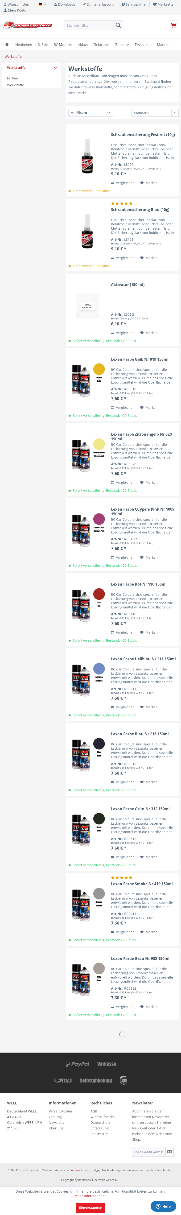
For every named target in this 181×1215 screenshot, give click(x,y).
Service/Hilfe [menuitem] (135, 4)
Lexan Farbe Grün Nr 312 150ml (140, 808)
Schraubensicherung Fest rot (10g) (143, 134)
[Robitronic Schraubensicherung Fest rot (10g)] (87, 156)
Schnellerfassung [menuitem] (100, 4)
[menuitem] (163, 4)
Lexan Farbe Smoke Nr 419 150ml (142, 883)
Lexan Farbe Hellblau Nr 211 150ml (143, 659)
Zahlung (55, 1117)
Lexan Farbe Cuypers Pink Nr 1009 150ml (142, 511)
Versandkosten (60, 1111)
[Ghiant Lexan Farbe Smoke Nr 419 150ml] (87, 905)
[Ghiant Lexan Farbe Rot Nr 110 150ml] (87, 605)
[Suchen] (118, 25)
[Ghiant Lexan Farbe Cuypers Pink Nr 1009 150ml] (87, 530)
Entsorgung (99, 1128)
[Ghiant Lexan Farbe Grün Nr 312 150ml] (87, 830)
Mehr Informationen (90, 1196)
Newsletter (57, 1122)
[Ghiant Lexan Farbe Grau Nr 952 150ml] (87, 980)
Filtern (81, 112)
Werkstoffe (16, 67)
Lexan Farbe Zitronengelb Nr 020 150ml (141, 436)
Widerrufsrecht (102, 1117)
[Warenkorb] (173, 25)
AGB (93, 1111)
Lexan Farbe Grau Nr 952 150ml (140, 958)
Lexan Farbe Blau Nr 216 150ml (140, 733)
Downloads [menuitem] (66, 4)
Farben (12, 78)
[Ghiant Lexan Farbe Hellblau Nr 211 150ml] (87, 680)
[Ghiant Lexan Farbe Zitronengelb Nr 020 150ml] (87, 455)
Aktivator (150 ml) (127, 284)
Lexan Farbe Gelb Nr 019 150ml (140, 359)
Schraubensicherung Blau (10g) (140, 209)
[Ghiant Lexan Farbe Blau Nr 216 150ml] (87, 755)
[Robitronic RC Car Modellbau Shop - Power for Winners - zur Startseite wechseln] (27, 26)
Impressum (99, 1134)
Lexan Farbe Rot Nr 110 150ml (139, 584)
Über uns (56, 1128)
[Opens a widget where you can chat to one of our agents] (163, 1207)
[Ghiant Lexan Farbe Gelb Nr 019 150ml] (87, 380)
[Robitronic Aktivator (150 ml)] (87, 306)
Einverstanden (90, 1207)
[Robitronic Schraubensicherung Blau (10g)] (87, 231)
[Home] (7, 44)
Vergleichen (125, 183)
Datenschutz (100, 1122)
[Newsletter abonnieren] (169, 1152)
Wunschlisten (18, 4)
